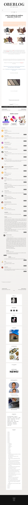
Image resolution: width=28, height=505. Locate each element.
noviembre (9, 444)
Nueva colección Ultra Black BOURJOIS (13, 478)
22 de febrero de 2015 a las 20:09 (10, 251)
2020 (8, 437)
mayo (9, 450)
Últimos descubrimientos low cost (12, 467)
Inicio (14, 290)
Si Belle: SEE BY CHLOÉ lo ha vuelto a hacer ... (13, 477)
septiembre (9, 446)
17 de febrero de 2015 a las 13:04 (8, 167)
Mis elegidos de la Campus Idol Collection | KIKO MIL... (14, 124)
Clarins (19, 417)
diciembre (9, 443)
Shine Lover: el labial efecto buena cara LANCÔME (14, 469)
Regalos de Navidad (14, 409)
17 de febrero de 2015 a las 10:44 (8, 136)
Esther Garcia (6, 135)
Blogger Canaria (9, 417)
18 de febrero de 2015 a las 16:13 (8, 208)
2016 (8, 441)
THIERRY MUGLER (14, 422)
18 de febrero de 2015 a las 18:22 (8, 217)
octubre (9, 445)
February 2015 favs (10, 457)
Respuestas (5, 232)
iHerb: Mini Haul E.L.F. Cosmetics (12, 468)
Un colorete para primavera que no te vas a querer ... (14, 480)
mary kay (14, 104)
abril (9, 451)
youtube (14, 500)
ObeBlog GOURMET (16, 421)
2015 (8, 442)
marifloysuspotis (7, 142)
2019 (8, 438)
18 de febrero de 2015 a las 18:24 (11, 257)
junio (9, 449)
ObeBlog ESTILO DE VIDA (10, 421)
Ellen (5, 261)
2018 (8, 439)
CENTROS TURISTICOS (15, 417)
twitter (14, 499)
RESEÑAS (17, 104)
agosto (9, 447)
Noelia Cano (6, 151)
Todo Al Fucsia (6, 190)
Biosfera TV (15, 416)
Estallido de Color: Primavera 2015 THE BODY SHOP (14, 464)
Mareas (5, 195)
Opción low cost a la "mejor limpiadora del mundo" (14, 460)
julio (8, 448)
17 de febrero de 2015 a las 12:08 (8, 152)
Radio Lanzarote (9, 422)
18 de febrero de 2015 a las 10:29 (8, 196)
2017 (8, 440)
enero (9, 484)
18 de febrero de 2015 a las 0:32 (8, 191)
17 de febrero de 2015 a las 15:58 (8, 178)
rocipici (5, 177)
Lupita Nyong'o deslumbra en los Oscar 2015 (13, 461)
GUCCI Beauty (10, 465)
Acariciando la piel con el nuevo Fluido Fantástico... (14, 462)
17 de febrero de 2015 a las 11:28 (8, 143)
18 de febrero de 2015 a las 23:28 (8, 262)
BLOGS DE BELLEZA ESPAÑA (10, 416)
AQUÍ (24, 243)
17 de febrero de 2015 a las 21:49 (8, 184)
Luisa (5, 207)
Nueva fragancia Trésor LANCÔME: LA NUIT (13, 456)
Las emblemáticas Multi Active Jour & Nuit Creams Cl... (6, 124)
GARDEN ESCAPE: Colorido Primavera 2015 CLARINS (14, 483)
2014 (8, 485)
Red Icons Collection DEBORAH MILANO (13, 479)
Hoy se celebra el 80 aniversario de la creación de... (14, 463)
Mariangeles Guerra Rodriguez (8, 166)
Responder (25, 134)
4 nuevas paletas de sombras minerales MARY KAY (14, 466)
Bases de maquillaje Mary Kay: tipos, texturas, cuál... (22, 124)
